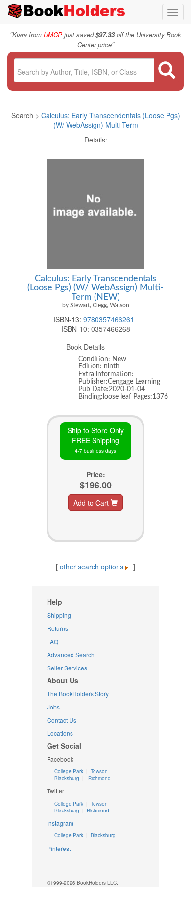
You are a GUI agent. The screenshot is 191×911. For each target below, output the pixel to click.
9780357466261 (108, 319)
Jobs (53, 707)
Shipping (59, 615)
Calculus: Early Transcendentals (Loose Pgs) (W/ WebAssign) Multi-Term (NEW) (95, 288)
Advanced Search (71, 654)
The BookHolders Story (78, 693)
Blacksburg (66, 778)
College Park (69, 771)
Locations (60, 733)
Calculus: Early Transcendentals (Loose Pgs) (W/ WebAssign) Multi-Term (110, 120)
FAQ (52, 641)
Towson (98, 771)
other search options (91, 566)
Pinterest (59, 848)
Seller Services (67, 668)
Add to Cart (92, 502)
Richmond (99, 778)
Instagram (60, 823)
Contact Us (61, 720)
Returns (57, 628)
